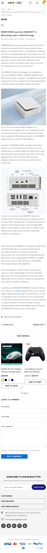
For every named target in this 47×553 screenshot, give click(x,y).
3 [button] (24, 393)
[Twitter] (9, 526)
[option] (12, 365)
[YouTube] (25, 526)
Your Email (5, 416)
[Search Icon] (30, 3)
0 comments (31, 39)
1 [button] (20, 393)
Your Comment (7, 426)
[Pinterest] (19, 526)
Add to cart (11, 386)
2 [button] (22, 393)
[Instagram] (14, 526)
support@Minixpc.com (18, 519)
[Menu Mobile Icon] (2, 2)
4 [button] (26, 393)
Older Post (8, 325)
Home (3, 9)
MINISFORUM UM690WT (13, 317)
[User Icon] (37, 3)
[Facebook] (3, 526)
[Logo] (15, 2)
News (10, 9)
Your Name (5, 407)
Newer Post (38, 325)
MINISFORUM (18, 288)
